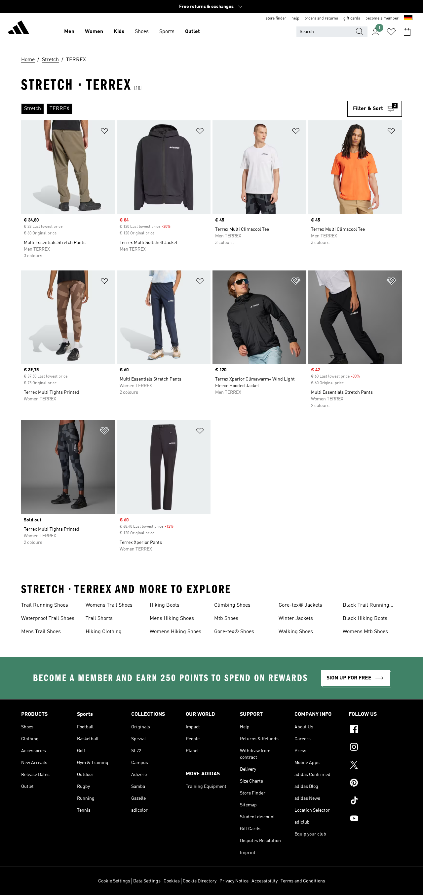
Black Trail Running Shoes (366, 606)
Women (94, 31)
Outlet (192, 31)
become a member (382, 18)
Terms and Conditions (303, 881)
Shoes (142, 31)
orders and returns (321, 18)
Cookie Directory (199, 881)
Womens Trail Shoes (109, 605)
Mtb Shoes (226, 618)
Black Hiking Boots (365, 618)
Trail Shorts (99, 618)
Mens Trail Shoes (41, 631)
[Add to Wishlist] (104, 132)
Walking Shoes (296, 631)
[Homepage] (18, 28)
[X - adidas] (375, 766)
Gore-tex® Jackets (300, 605)
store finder (276, 18)
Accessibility (264, 881)
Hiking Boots (164, 605)
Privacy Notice (234, 881)
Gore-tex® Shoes (234, 631)
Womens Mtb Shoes (365, 631)
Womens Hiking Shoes (175, 631)
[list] (184, 108)
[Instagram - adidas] (375, 748)
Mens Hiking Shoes (172, 618)
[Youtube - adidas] (375, 819)
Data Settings (147, 881)
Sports (166, 31)
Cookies (172, 881)
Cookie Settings (114, 881)
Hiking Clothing (104, 631)
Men (69, 31)
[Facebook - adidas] (375, 730)
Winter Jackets (296, 618)
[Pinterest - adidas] (375, 784)
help (295, 18)
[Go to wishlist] (391, 32)
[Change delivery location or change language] (408, 18)
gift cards (351, 18)
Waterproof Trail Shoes (47, 618)
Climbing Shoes (232, 605)
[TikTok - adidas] (375, 801)
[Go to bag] (407, 32)
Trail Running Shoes (44, 605)
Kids (119, 31)
